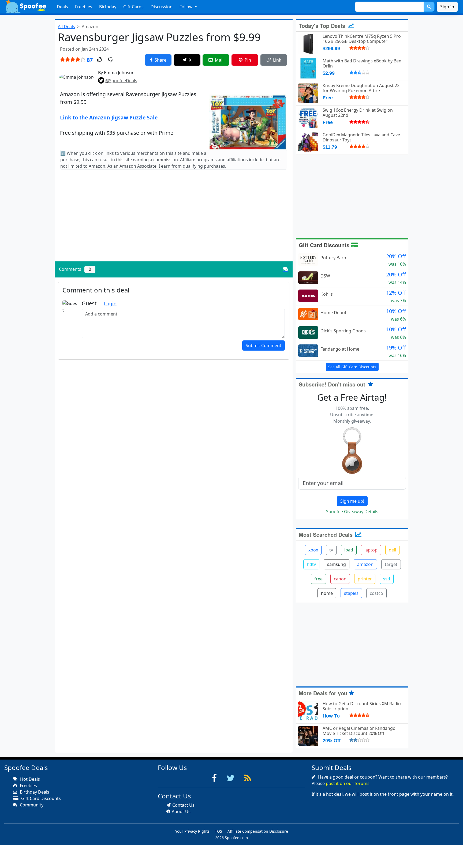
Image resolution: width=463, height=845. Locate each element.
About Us (181, 811)
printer (365, 579)
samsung (336, 564)
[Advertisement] (173, 219)
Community (31, 805)
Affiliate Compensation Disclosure (257, 831)
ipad (348, 550)
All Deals (66, 26)
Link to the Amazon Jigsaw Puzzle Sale (109, 117)
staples (351, 593)
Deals (62, 7)
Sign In (447, 7)
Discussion (162, 7)
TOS (218, 831)
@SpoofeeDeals (121, 81)
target (391, 564)
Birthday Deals (34, 792)
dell (392, 550)
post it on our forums (347, 783)
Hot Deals (29, 779)
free (318, 579)
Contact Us (183, 805)
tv (331, 550)
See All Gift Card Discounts (352, 366)
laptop (371, 550)
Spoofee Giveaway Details (352, 511)
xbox (313, 550)
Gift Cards (133, 7)
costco (376, 593)
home (327, 593)
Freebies (83, 7)
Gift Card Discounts (325, 245)
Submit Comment (263, 345)
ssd (386, 579)
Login (110, 303)
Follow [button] (187, 7)
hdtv (311, 564)
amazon (365, 564)
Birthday (107, 7)
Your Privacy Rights (192, 831)
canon (340, 579)
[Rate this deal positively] (99, 60)
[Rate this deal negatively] (110, 60)
